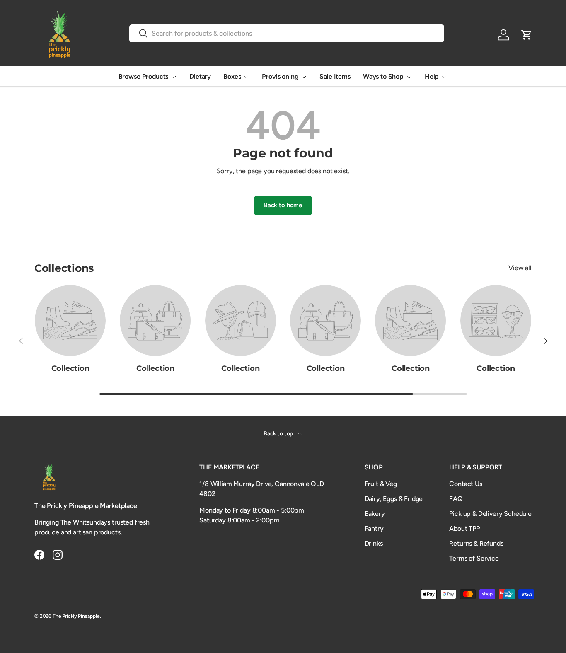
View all (520, 268)
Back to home (283, 205)
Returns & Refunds (476, 543)
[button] (527, 35)
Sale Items (334, 76)
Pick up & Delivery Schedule (490, 514)
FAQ (456, 499)
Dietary (200, 76)
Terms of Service (473, 558)
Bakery (375, 514)
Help (432, 76)
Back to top (279, 433)
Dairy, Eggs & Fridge (394, 499)
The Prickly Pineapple (76, 616)
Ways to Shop (383, 76)
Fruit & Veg (381, 484)
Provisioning (280, 76)
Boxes (232, 76)
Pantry (374, 528)
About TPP (464, 528)
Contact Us (465, 484)
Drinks (374, 543)
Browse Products (144, 76)
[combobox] (287, 33)
